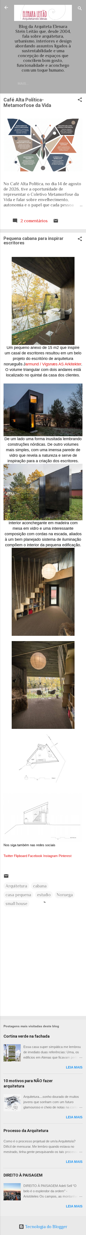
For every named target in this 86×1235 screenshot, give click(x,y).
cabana (40, 885)
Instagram (50, 856)
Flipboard (20, 856)
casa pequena (18, 894)
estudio (44, 894)
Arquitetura (16, 885)
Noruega (65, 894)
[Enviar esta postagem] (55, 221)
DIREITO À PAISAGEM (23, 1175)
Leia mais (74, 1067)
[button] (79, 100)
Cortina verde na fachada (27, 1036)
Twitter (8, 856)
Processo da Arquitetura (26, 1130)
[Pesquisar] (79, 9)
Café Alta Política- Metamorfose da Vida (27, 102)
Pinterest (65, 856)
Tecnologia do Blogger (45, 1226)
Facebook (35, 856)
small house (16, 903)
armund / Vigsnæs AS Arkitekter (53, 364)
